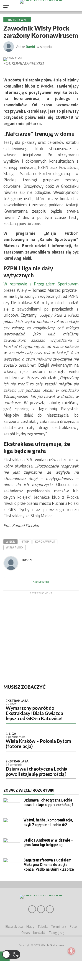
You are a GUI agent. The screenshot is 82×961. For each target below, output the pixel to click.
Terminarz (58, 926)
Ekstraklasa (17, 700)
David (30, 46)
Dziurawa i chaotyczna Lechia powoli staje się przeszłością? (36, 771)
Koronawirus (45, 541)
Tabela (43, 926)
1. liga (11, 734)
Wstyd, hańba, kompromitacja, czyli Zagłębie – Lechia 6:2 (48, 822)
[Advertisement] (41, 637)
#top (25, 541)
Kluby (30, 926)
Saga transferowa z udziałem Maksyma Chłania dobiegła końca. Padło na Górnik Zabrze (48, 864)
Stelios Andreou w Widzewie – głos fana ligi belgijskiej (48, 842)
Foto (73, 926)
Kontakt (39, 932)
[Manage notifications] (71, 951)
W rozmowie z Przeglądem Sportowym (41, 284)
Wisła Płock (14, 547)
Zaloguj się (56, 932)
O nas (25, 932)
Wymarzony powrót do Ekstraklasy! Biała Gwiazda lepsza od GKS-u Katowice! (34, 713)
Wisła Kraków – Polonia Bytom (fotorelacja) (38, 743)
